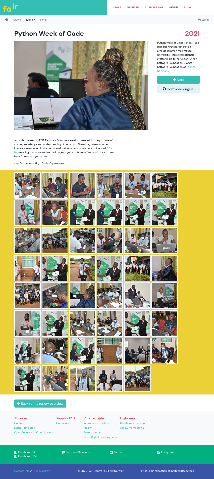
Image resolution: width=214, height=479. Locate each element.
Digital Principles (24, 427)
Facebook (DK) (27, 452)
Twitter (117, 452)
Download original (180, 89)
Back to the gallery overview (41, 403)
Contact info (21, 471)
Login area (127, 418)
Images (174, 7)
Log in (205, 19)
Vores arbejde (94, 418)
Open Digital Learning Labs (100, 437)
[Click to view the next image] (81, 85)
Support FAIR (154, 7)
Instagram (167, 452)
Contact (19, 423)
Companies (63, 423)
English (30, 19)
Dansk (17, 19)
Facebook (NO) (27, 456)
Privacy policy (41, 471)
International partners (97, 423)
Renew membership (132, 427)
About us (133, 7)
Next (180, 79)
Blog (187, 7)
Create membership (132, 423)
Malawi (88, 427)
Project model (92, 432)
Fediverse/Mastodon (78, 452)
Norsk (43, 19)
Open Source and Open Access (33, 432)
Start (117, 7)
